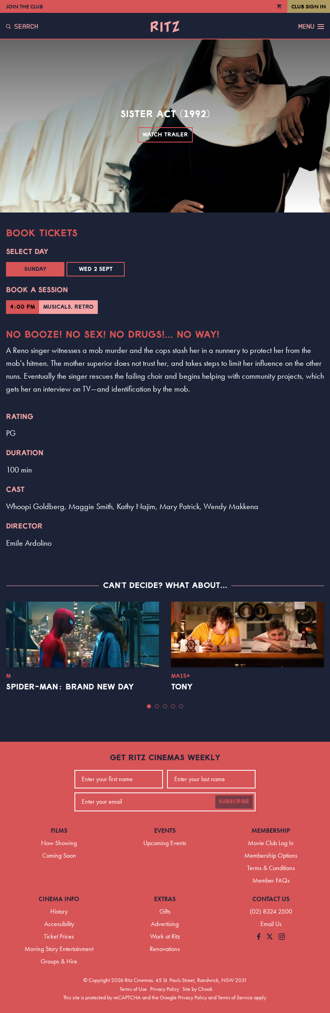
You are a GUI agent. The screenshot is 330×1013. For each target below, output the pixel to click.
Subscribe (234, 802)
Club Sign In (308, 6)
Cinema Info (59, 899)
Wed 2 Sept (96, 269)
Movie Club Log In (271, 843)
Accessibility (59, 924)
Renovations (165, 949)
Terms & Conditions (271, 868)
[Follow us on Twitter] (269, 937)
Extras (165, 899)
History (59, 911)
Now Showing (59, 843)
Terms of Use (133, 988)
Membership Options (270, 855)
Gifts (165, 911)
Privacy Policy (164, 988)
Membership (271, 830)
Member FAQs (271, 880)
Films (59, 830)
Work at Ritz (165, 936)
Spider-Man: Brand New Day (70, 687)
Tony (182, 687)
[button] (149, 706)
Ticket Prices (59, 936)
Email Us (271, 924)
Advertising (165, 924)
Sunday (35, 269)
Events (165, 830)
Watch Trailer (165, 135)
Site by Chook (197, 988)
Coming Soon (59, 855)
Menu (306, 26)
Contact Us (271, 899)
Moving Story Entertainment (59, 949)
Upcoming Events (164, 843)
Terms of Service (235, 997)
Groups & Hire (59, 961)
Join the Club (24, 6)
